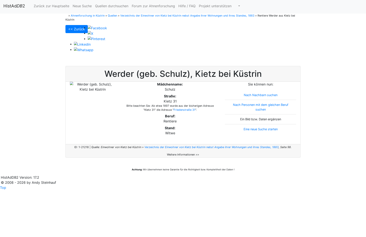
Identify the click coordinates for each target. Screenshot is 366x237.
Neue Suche (82, 6)
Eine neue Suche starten (261, 129)
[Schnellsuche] (237, 6)
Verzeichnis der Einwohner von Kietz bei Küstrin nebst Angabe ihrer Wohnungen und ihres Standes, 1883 (211, 147)
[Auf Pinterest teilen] (96, 38)
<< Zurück (76, 29)
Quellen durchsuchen (111, 6)
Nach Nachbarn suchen (260, 95)
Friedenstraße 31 (184, 109)
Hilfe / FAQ (186, 6)
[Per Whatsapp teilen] (83, 49)
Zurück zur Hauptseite (51, 6)
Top (3, 187)
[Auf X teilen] (90, 33)
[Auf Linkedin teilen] (82, 44)
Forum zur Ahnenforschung (153, 6)
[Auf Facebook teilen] (97, 27)
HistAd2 (14, 5)
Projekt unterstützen (215, 6)
